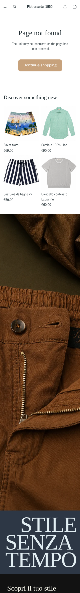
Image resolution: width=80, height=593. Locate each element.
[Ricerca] (15, 7)
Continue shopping (40, 65)
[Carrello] (75, 7)
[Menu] (5, 7)
